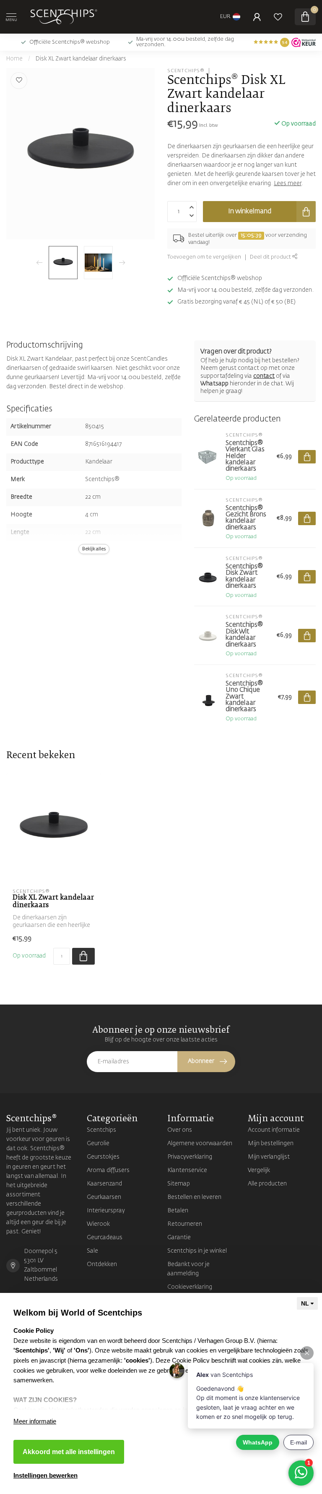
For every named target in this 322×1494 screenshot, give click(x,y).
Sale (92, 1251)
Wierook (98, 1224)
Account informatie (274, 1130)
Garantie (179, 1237)
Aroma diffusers (108, 1170)
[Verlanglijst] (278, 16)
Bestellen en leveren (194, 1197)
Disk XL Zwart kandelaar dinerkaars (81, 59)
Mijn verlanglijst (269, 1157)
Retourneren (184, 1224)
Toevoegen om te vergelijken (204, 257)
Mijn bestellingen (270, 1143)
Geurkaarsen (104, 1197)
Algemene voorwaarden (199, 1143)
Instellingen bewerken (45, 1475)
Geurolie (98, 1143)
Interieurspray (106, 1211)
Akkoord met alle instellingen (69, 1451)
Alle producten (267, 1184)
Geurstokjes (103, 1157)
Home (14, 59)
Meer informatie (34, 1421)
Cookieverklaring (189, 1287)
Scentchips (101, 1130)
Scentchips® (186, 70)
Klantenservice (187, 1170)
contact (264, 376)
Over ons (179, 1130)
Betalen (177, 1211)
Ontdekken (102, 1264)
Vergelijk (259, 1170)
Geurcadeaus (104, 1237)
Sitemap (178, 1184)
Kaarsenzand (104, 1184)
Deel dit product (271, 257)
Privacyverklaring (189, 1157)
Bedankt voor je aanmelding (188, 1269)
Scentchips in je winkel (197, 1251)
